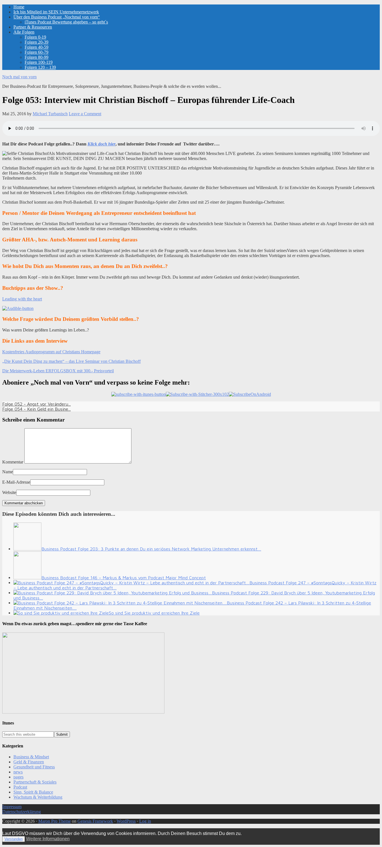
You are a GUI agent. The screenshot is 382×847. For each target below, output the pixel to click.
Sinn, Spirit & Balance (33, 792)
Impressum (12, 806)
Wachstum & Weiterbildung (37, 797)
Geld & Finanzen (28, 761)
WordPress (126, 821)
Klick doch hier (101, 144)
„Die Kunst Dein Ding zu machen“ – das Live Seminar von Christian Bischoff (71, 361)
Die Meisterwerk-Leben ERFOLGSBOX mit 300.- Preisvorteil (58, 370)
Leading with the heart (22, 299)
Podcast (20, 787)
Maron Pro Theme (54, 821)
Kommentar (12, 462)
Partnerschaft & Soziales (34, 782)
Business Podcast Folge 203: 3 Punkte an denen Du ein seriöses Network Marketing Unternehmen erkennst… (151, 548)
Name (7, 471)
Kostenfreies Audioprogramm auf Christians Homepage (51, 351)
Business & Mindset (31, 756)
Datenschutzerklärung (21, 811)
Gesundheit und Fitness (34, 766)
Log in (145, 821)
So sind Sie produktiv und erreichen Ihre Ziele (154, 612)
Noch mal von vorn (19, 76)
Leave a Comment (85, 113)
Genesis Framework (95, 821)
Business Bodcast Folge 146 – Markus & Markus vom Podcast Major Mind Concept (123, 577)
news (18, 772)
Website (9, 492)
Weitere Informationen (48, 838)
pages (18, 777)
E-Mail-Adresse (16, 482)
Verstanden (13, 839)
